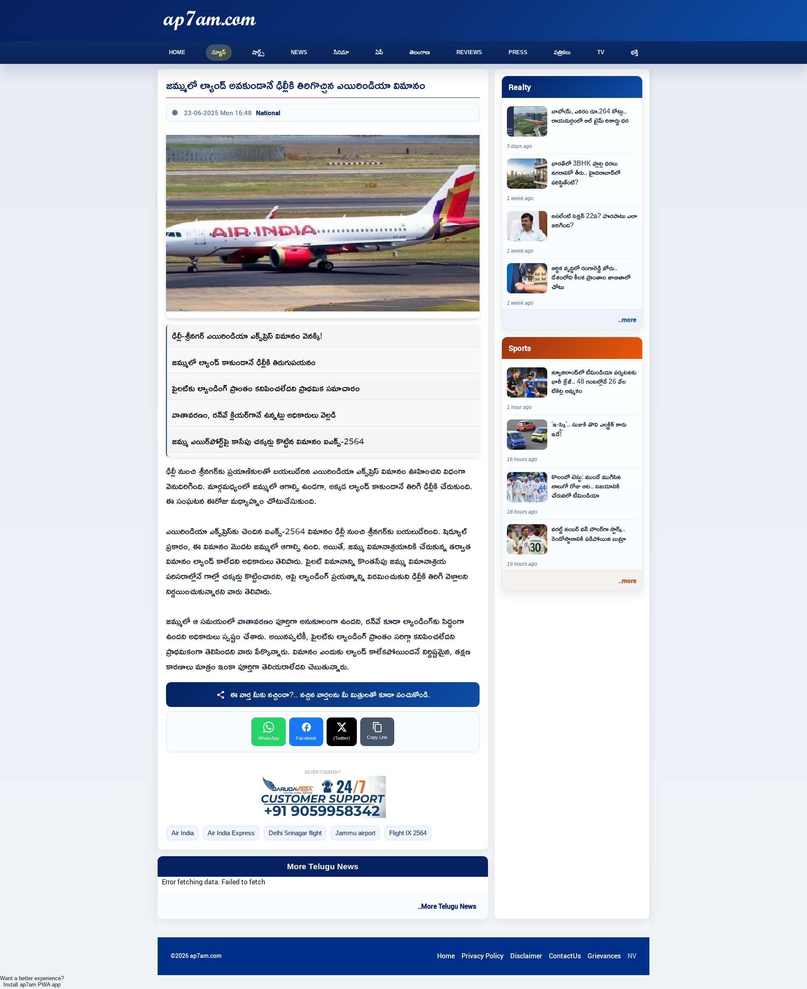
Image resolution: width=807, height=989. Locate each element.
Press (518, 52)
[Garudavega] (323, 797)
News (299, 52)
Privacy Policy (483, 955)
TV (600, 52)
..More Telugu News (447, 906)
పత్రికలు (562, 52)
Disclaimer (526, 955)
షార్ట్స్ (258, 52)
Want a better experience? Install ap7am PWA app (32, 981)
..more (627, 319)
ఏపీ (379, 52)
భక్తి (634, 52)
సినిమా (341, 52)
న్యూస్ (219, 52)
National (268, 112)
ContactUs (565, 955)
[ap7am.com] (210, 20)
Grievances (604, 955)
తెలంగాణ (419, 52)
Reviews (469, 52)
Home (177, 52)
